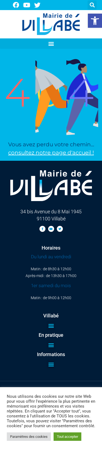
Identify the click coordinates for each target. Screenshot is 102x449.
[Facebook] (16, 5)
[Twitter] (38, 5)
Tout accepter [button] (67, 437)
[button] (95, 21)
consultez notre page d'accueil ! (51, 152)
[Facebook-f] (42, 229)
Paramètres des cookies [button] (29, 437)
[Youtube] (27, 5)
